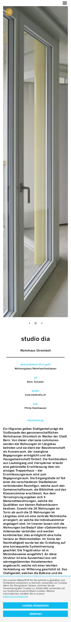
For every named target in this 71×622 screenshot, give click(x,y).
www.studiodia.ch (35, 394)
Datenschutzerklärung (15, 596)
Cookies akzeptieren (35, 605)
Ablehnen (35, 613)
